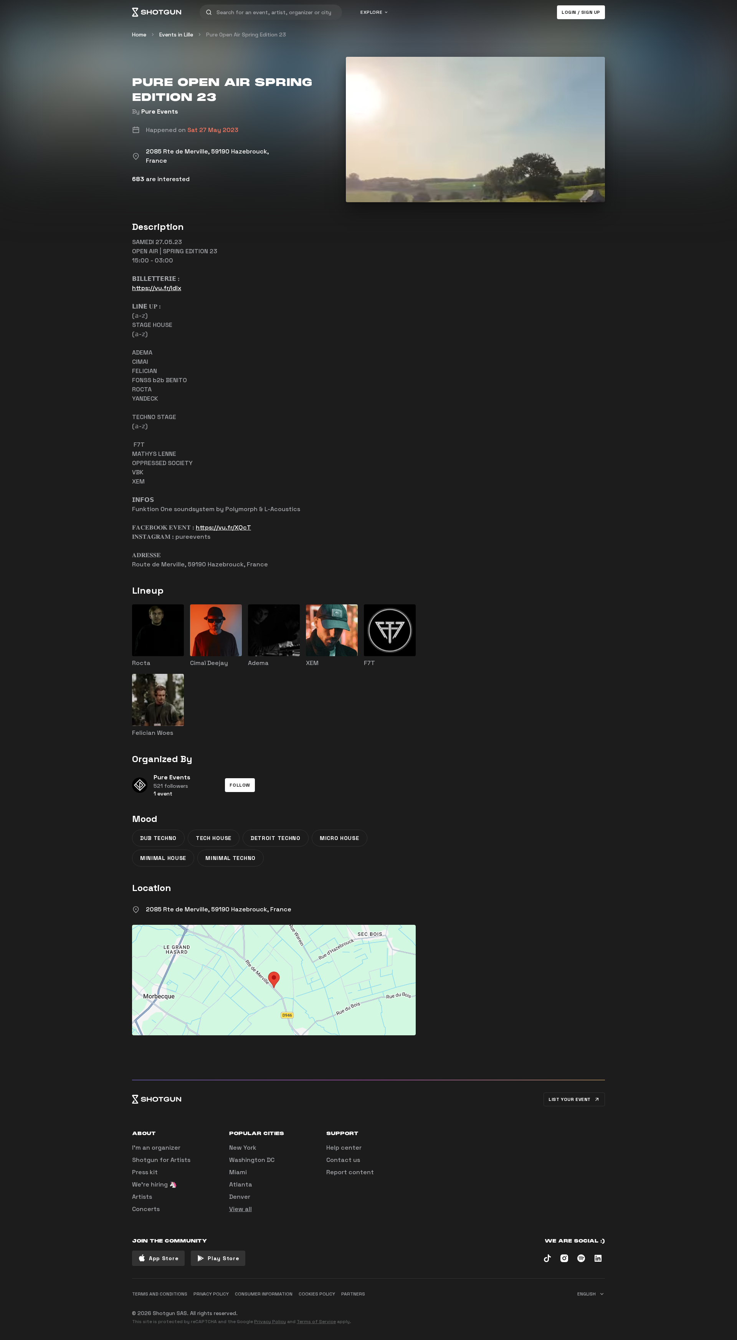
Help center (344, 1148)
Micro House (339, 838)
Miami (238, 1172)
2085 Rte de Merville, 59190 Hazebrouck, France (218, 909)
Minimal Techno (230, 858)
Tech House (213, 838)
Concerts (146, 1209)
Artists (142, 1197)
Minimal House (163, 858)
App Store (163, 1258)
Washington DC (251, 1160)
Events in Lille (176, 34)
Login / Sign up (581, 12)
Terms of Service (316, 1322)
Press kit (145, 1172)
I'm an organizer (156, 1148)
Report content (350, 1172)
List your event (570, 1099)
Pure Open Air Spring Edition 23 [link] (246, 34)
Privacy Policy (270, 1322)
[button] (240, 785)
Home (139, 34)
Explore (371, 12)
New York (242, 1148)
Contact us (343, 1160)
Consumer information (263, 1294)
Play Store (223, 1258)
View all (240, 1209)
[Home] (156, 12)
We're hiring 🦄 (154, 1184)
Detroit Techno (276, 838)
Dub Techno (158, 838)
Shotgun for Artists (161, 1160)
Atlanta (240, 1184)
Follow (240, 785)
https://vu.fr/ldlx (156, 288)
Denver (239, 1197)
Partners (353, 1294)
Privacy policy (211, 1294)
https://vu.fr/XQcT (223, 527)
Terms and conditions (159, 1294)
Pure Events (159, 111)
